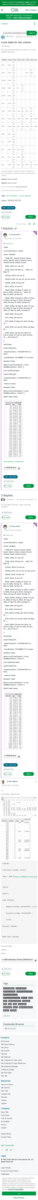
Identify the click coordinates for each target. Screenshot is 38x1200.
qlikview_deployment (10, 995)
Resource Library (7, 1084)
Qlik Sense (4, 1048)
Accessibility (5, 1121)
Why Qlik (4, 1076)
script (30, 998)
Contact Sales (6, 1137)
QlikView (5, 24)
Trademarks (5, 1174)
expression (26, 1001)
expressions (7, 1007)
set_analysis (22, 1004)
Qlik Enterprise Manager (9, 1066)
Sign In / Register (31, 10)
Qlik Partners (5, 1088)
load (9, 1004)
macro (15, 1007)
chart (5, 1001)
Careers (3, 1128)
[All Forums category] (4, 1028)
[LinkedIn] (6, 1149)
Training (3, 1100)
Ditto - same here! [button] (8, 208)
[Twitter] (2, 1149)
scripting (13, 1010)
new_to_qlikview (25, 196)
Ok (19, 1193)
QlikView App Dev (14, 200)
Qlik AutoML (5, 1051)
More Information (19, 1197)
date (5, 1004)
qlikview (24, 998)
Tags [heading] (5, 983)
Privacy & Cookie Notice (9, 1171)
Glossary (4, 1097)
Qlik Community (7, 1145)
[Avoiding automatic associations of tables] (34, 224)
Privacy (3, 1125)
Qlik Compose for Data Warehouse (13, 1063)
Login (27, 2)
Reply (31, 217)
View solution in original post (13, 461)
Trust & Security (6, 1118)
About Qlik (4, 1112)
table (14, 1004)
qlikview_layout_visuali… (24, 991)
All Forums (12, 1029)
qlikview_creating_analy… (12, 998)
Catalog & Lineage (7, 1070)
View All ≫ (6, 1016)
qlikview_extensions (25, 1007)
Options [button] (34, 24)
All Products (5, 1041)
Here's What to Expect (22, 18)
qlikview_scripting (9, 991)
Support (4, 1103)
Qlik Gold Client (6, 1073)
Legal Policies (6, 1168)
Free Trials (4, 1091)
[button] (36, 36)
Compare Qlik (5, 1094)
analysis (6, 1010)
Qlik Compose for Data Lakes (11, 1060)
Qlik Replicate (5, 1057)
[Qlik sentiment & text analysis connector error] (31, 224)
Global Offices (6, 1134)
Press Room (5, 1115)
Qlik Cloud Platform (8, 1044)
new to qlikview (11, 196)
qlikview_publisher (15, 1001)
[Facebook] (10, 1149)
